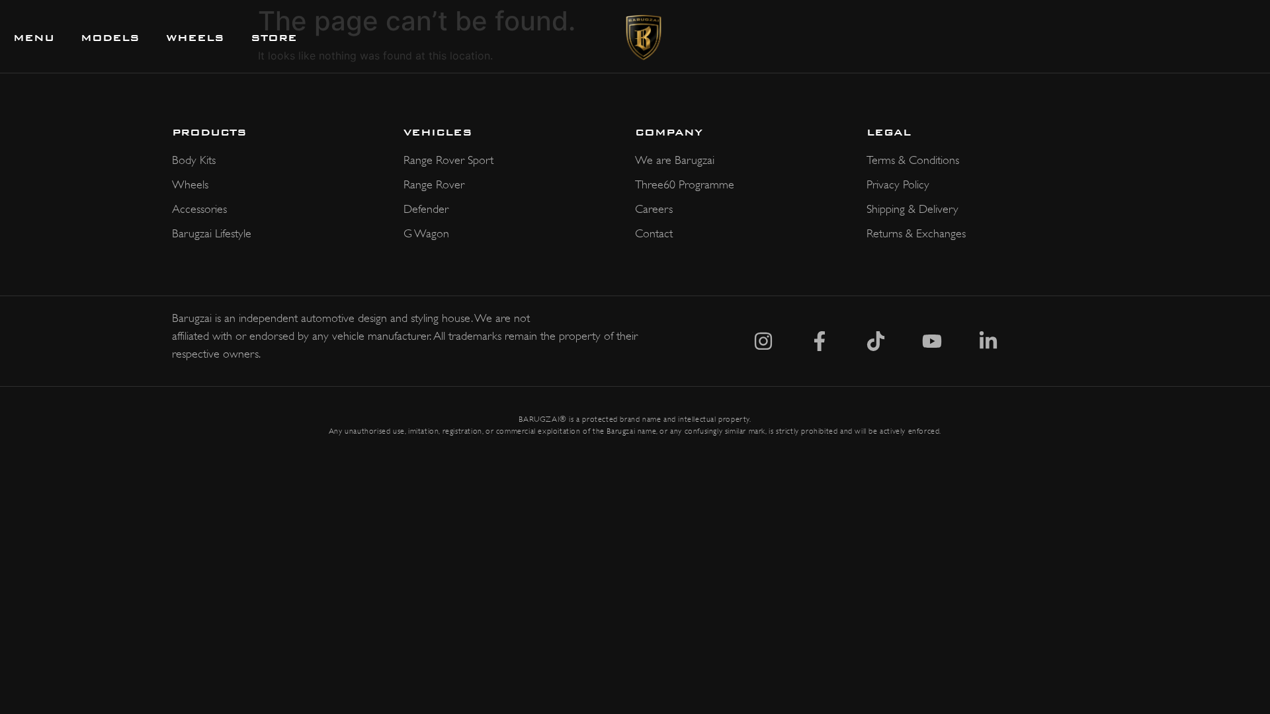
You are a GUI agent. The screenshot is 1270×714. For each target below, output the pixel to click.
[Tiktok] (876, 341)
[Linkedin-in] (988, 341)
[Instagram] (763, 341)
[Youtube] (932, 341)
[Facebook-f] (819, 341)
